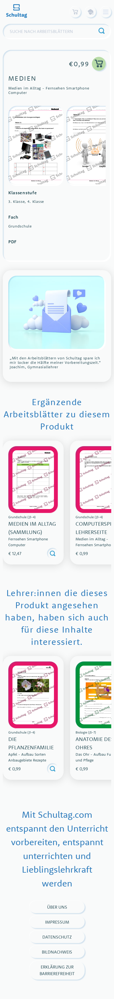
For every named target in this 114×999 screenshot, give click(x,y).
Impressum (57, 922)
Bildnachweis (57, 952)
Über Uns (57, 907)
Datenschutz (57, 937)
